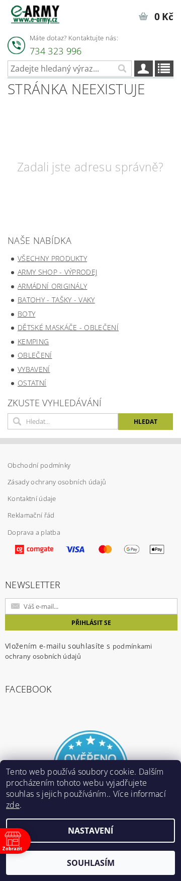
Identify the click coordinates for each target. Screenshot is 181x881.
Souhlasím (91, 862)
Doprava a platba (34, 532)
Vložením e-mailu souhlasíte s (78, 651)
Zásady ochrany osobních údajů (57, 481)
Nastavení (90, 830)
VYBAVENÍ (34, 369)
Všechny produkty (52, 258)
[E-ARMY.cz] (35, 13)
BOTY (26, 314)
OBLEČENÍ (35, 355)
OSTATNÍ (32, 383)
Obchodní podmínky (39, 465)
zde (13, 804)
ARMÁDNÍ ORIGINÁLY (52, 286)
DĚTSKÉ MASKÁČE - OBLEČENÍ (68, 327)
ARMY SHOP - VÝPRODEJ (57, 272)
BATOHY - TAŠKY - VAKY (56, 299)
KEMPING (33, 341)
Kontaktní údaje (32, 498)
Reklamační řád (31, 515)
